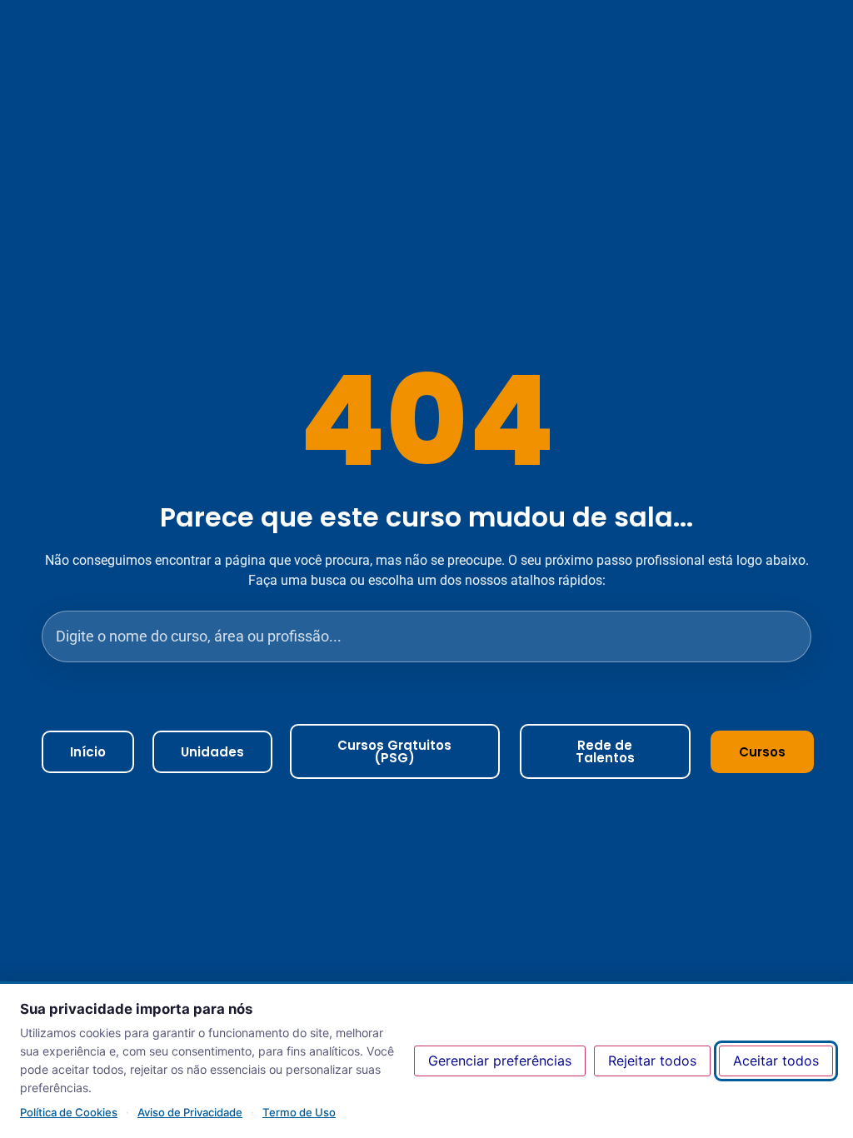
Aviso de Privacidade (189, 1112)
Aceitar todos (776, 1060)
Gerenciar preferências (499, 1060)
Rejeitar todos (652, 1060)
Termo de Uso (299, 1112)
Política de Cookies (68, 1112)
